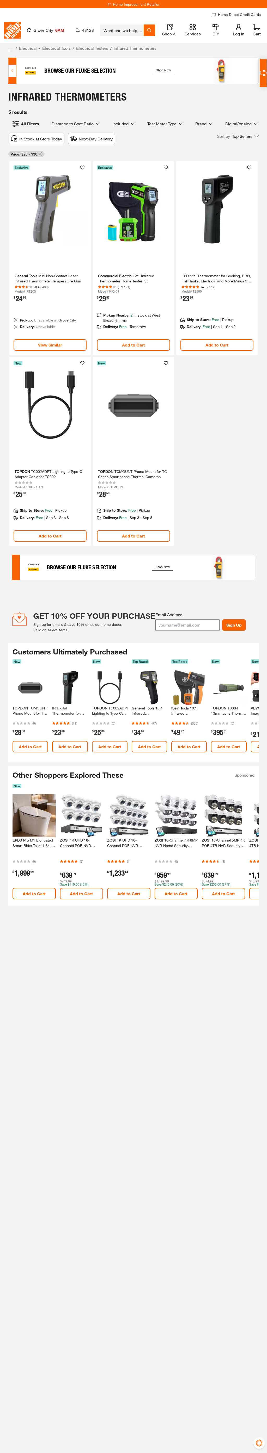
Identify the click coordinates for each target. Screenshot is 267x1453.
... (11, 49)
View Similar (50, 344)
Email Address (168, 614)
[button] (238, 136)
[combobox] (121, 30)
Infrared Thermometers (135, 48)
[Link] (50, 258)
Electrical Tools (56, 48)
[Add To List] (82, 167)
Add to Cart (133, 344)
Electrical (28, 48)
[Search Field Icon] (149, 30)
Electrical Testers (92, 48)
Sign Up (234, 624)
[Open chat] (263, 73)
